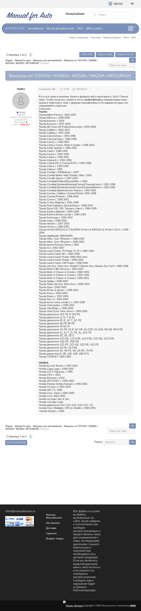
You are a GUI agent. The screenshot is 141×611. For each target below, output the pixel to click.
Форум (9, 60)
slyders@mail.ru (93, 99)
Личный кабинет (75, 13)
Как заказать (53, 522)
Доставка (51, 528)
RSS (133, 37)
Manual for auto (22, 60)
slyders (21, 89)
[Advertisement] (70, 470)
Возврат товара (54, 538)
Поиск (126, 37)
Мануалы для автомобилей (47, 60)
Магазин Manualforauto (54, 516)
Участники (95, 37)
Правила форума (112, 37)
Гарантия (51, 533)
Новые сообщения (78, 37)
